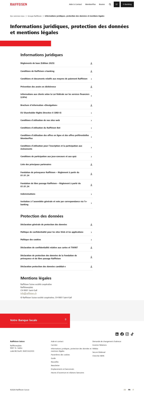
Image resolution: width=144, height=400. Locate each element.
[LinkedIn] (117, 334)
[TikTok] (132, 334)
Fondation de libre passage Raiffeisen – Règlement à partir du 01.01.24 (50, 185)
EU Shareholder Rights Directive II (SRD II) (40, 113)
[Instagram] (127, 334)
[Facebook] (122, 334)
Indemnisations (27, 194)
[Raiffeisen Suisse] (18, 4)
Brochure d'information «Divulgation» (38, 105)
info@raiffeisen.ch (28, 293)
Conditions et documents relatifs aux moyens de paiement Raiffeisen (53, 79)
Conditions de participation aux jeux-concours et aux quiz (48, 156)
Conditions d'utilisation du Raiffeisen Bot (40, 128)
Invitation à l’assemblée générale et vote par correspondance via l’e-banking (53, 203)
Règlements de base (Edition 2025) (37, 63)
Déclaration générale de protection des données (43, 224)
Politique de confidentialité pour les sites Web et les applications (51, 232)
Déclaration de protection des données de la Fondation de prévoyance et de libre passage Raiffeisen (48, 257)
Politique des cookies (30, 239)
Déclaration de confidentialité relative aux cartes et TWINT (49, 247)
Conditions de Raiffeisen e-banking (37, 71)
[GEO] (65, 319)
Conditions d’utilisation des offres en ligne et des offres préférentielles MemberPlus (54, 137)
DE (125, 390)
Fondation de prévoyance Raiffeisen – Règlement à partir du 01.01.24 (49, 174)
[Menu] (117, 4)
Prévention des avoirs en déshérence (38, 86)
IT (133, 390)
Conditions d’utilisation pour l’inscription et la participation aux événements (51, 147)
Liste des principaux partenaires (35, 164)
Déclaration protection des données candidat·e (43, 266)
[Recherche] (110, 4)
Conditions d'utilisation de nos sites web (40, 120)
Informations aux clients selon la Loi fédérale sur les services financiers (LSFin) (54, 95)
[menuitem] (75, 4)
